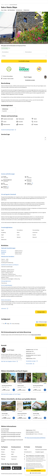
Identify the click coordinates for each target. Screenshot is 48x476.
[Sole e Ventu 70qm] (39, 378)
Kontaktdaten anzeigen (30, 80)
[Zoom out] (45, 139)
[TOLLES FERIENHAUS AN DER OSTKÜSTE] (8, 405)
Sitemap (3, 459)
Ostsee (2, 452)
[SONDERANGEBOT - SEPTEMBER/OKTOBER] (24, 405)
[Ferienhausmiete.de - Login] (41, 1)
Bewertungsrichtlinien (36, 334)
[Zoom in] (45, 138)
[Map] (24, 153)
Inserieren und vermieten (41, 449)
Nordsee (3, 449)
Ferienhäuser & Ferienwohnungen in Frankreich (11, 432)
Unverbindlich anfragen (24, 61)
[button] (43, 1)
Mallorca (3, 454)
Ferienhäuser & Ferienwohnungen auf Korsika (10, 434)
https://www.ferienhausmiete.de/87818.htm (36, 437)
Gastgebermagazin (39, 452)
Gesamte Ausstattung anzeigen (7, 129)
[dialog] (36, 464)
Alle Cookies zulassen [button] (36, 470)
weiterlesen (3, 308)
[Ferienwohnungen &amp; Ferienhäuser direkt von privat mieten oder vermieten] (2, 1)
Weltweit (3, 456)
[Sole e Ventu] (24, 28)
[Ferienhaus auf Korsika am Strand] (39, 405)
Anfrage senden (41, 312)
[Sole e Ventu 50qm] (8, 378)
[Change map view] (3, 138)
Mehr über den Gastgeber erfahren (8, 361)
